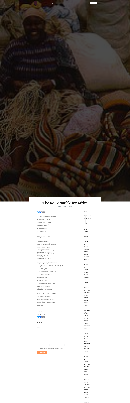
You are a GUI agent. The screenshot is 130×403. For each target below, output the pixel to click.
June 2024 (86, 243)
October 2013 (86, 328)
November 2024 (87, 238)
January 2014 (86, 323)
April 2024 (86, 246)
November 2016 (87, 275)
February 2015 (86, 303)
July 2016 (86, 280)
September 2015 (87, 292)
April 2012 (86, 356)
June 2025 (86, 231)
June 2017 (86, 272)
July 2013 (86, 333)
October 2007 (86, 402)
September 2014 (87, 310)
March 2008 (86, 395)
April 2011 (86, 376)
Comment (38, 327)
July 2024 (86, 241)
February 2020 (86, 259)
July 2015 (86, 295)
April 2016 (86, 285)
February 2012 (86, 359)
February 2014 (86, 321)
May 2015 (86, 298)
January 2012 (86, 361)
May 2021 (86, 252)
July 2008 (86, 389)
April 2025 (86, 234)
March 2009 (86, 386)
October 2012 (86, 346)
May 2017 (86, 274)
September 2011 (87, 367)
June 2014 (86, 315)
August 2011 (86, 369)
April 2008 (86, 394)
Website (65, 342)
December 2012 (87, 343)
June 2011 (86, 372)
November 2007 (87, 400)
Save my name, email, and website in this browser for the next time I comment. (50, 348)
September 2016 (87, 277)
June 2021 (86, 251)
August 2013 (86, 331)
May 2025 (86, 233)
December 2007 (87, 399)
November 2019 (87, 262)
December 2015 (87, 289)
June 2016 (86, 282)
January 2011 (86, 381)
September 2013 (87, 330)
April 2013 (86, 338)
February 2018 (86, 267)
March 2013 (86, 340)
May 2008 (86, 392)
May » (87, 225)
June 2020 (86, 257)
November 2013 (87, 326)
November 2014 (87, 307)
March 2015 (86, 302)
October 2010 (86, 382)
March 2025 (86, 236)
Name (38, 342)
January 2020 (86, 261)
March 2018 (86, 266)
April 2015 (86, 300)
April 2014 (86, 318)
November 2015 (87, 290)
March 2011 (86, 377)
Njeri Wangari (59, 206)
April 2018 (86, 264)
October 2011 (86, 366)
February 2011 (86, 379)
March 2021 (86, 254)
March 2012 (86, 358)
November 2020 (87, 256)
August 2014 (86, 312)
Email (52, 342)
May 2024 (86, 244)
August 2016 (86, 279)
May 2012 (86, 354)
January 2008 (86, 397)
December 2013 (87, 325)
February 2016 (86, 287)
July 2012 (86, 351)
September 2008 (87, 387)
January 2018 (86, 269)
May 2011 (86, 374)
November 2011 (87, 364)
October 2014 (86, 308)
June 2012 (86, 353)
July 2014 (86, 313)
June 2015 (86, 297)
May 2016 (86, 284)
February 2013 (86, 341)
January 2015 (86, 305)
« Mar (84, 225)
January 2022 (86, 249)
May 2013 (86, 336)
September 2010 (87, 384)
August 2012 (86, 349)
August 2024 (86, 239)
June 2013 (86, 335)
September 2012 (87, 348)
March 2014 (86, 320)
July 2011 (85, 371)
